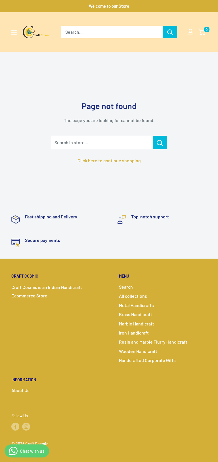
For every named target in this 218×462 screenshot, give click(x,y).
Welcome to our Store (109, 5)
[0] (202, 32)
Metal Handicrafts (136, 305)
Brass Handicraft (135, 314)
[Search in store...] (160, 142)
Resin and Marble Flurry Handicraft (153, 341)
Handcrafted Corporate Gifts (147, 360)
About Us (20, 390)
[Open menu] (14, 32)
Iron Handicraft (134, 332)
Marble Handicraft (136, 323)
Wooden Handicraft (138, 351)
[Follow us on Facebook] (15, 427)
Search (126, 286)
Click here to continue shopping (109, 160)
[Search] (170, 32)
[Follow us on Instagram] (26, 427)
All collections (133, 296)
